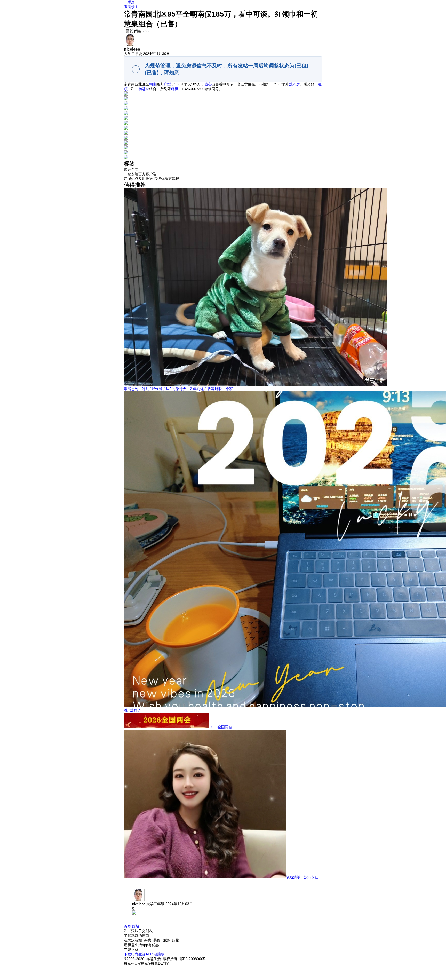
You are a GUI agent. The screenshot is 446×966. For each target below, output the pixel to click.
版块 (135, 926)
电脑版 (159, 954)
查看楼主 (131, 7)
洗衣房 (294, 84)
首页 (127, 926)
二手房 (129, 2)
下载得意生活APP (138, 954)
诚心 (208, 84)
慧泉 (145, 89)
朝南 (152, 84)
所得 (174, 89)
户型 (167, 84)
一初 (138, 89)
